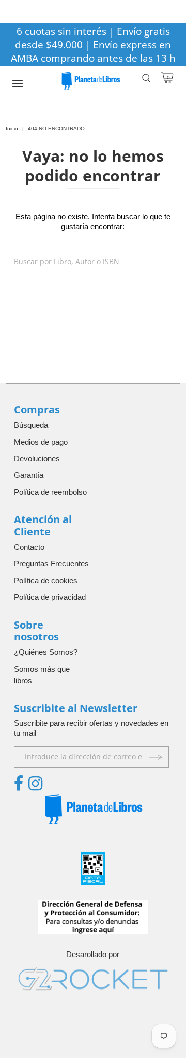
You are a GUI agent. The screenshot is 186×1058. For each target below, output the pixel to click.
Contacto (29, 547)
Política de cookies (46, 580)
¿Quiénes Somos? (46, 652)
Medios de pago (41, 442)
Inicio (12, 128)
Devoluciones (37, 458)
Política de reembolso (50, 492)
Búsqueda (31, 425)
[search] (93, 261)
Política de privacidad (50, 597)
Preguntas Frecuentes (51, 563)
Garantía (28, 475)
